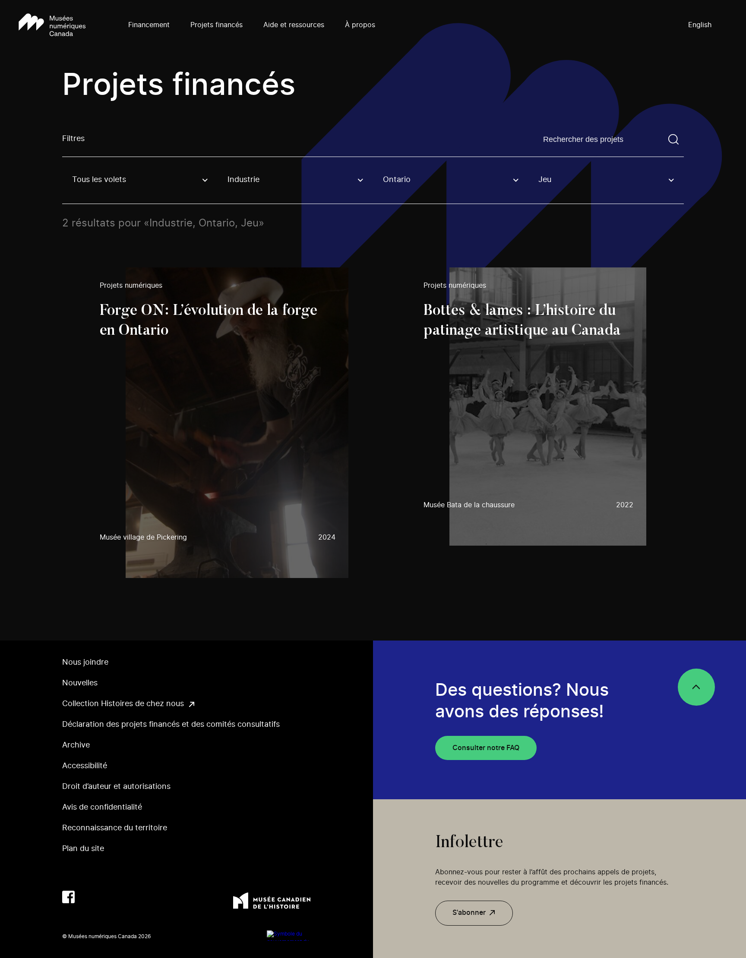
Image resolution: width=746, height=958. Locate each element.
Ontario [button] (397, 180)
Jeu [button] (544, 180)
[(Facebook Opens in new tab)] (68, 897)
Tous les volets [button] (99, 180)
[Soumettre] (673, 139)
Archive (76, 745)
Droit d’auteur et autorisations (116, 787)
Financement (149, 25)
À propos (360, 25)
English (699, 25)
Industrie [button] (243, 180)
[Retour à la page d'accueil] (52, 25)
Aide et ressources (293, 25)
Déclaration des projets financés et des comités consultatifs (171, 725)
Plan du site (83, 849)
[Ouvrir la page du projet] (224, 422)
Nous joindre (85, 662)
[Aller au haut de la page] (696, 687)
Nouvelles (80, 683)
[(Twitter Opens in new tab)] (88, 897)
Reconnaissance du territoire (114, 828)
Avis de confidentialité (102, 807)
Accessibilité (84, 766)
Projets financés (216, 25)
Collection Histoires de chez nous (123, 704)
